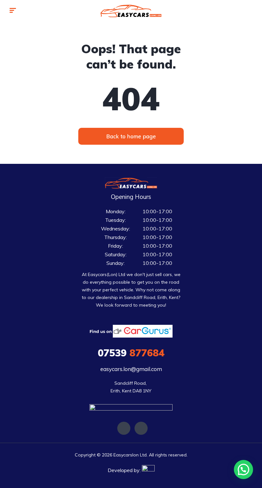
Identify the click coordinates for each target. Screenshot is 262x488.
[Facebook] (123, 428)
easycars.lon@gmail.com (131, 369)
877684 (131, 353)
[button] (131, 136)
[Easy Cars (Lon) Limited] (131, 11)
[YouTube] (141, 428)
